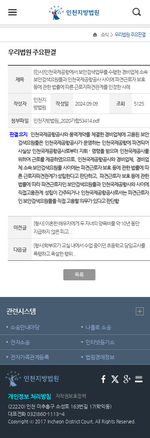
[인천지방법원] (75, 9)
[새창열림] (103, 378)
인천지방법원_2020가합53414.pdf (66, 121)
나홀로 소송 (98, 327)
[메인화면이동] (96, 34)
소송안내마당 (24, 327)
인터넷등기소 (99, 342)
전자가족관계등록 (29, 357)
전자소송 (20, 342)
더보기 (140, 311)
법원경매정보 (99, 357)
